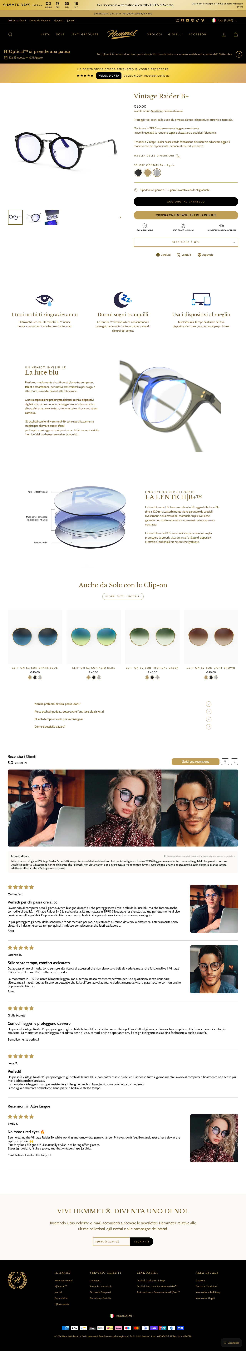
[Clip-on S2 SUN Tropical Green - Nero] (152, 677)
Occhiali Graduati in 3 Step (151, 1280)
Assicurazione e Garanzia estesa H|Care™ (158, 1292)
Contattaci (95, 1280)
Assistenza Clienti (17, 20)
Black (138, 173)
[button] (214, 909)
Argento (157, 173)
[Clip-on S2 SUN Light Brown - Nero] (211, 677)
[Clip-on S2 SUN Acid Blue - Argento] (99, 677)
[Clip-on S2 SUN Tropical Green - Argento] (157, 677)
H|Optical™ (61, 1286)
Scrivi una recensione (195, 761)
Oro (147, 173)
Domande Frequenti (40, 20)
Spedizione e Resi (186, 242)
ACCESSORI (198, 34)
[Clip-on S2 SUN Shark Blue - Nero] (35, 677)
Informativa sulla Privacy (208, 1292)
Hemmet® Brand (63, 1280)
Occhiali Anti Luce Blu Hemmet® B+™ (157, 1286)
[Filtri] (225, 761)
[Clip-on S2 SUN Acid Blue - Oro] (88, 677)
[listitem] (46, 808)
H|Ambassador (62, 1304)
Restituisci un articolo (101, 1286)
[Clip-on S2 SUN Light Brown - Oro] (206, 677)
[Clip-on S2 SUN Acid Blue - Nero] (94, 677)
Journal (70, 20)
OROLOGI (154, 34)
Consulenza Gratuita (100, 1298)
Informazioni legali (205, 1298)
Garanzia (58, 20)
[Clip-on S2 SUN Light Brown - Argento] (216, 677)
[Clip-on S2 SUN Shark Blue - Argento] (40, 677)
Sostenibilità (61, 1298)
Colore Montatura (154, 165)
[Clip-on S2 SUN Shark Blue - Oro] (30, 677)
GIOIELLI (175, 34)
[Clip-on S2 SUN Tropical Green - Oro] (147, 677)
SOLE (60, 34)
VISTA (45, 34)
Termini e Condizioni (206, 1286)
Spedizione (157, 111)
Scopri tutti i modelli (123, 596)
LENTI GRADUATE (85, 34)
